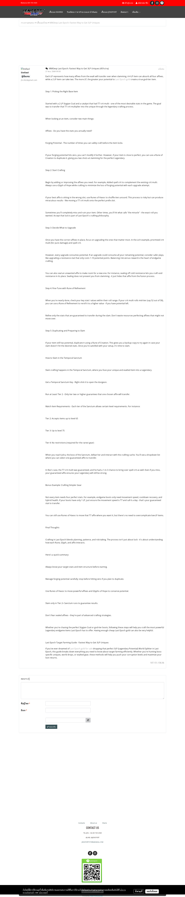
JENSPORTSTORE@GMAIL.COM (92, 842)
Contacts (81, 823)
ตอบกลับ (52, 727)
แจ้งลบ (161, 68)
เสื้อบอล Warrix (56, 12)
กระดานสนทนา (28, 22)
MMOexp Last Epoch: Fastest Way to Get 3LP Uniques (74, 22)
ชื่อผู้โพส (25, 703)
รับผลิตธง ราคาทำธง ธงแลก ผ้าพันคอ (82, 12)
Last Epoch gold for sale (81, 648)
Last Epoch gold (122, 79)
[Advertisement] (92, 45)
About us (93, 823)
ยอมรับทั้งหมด (152, 891)
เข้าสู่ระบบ (128, 3)
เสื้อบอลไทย (42, 22)
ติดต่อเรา (124, 12)
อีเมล (24, 710)
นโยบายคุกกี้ (43, 892)
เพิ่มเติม (135, 12)
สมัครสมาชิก (142, 3)
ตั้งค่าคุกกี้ (138, 891)
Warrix (104, 823)
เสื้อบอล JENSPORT (109, 12)
